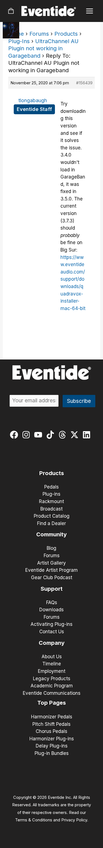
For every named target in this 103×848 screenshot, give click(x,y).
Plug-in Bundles (52, 753)
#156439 (84, 82)
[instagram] (27, 435)
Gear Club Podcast (51, 577)
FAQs (51, 602)
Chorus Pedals (51, 731)
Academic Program (51, 685)
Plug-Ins (19, 41)
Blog (51, 548)
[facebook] (15, 435)
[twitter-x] (75, 435)
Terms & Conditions (33, 820)
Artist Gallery (51, 563)
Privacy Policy (74, 820)
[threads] (63, 435)
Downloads (51, 609)
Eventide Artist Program (51, 570)
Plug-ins (51, 494)
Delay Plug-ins (52, 746)
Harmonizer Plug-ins (51, 738)
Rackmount (51, 501)
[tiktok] (51, 435)
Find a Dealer (51, 523)
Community (51, 534)
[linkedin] (87, 435)
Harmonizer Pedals (51, 716)
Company (52, 643)
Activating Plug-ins (51, 624)
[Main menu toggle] (90, 11)
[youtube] (39, 435)
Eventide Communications (51, 693)
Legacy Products (51, 678)
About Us (51, 656)
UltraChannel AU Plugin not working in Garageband (43, 48)
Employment (51, 671)
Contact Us (51, 631)
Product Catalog (51, 516)
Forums (39, 33)
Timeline (51, 663)
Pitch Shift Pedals (51, 724)
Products (66, 33)
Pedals (51, 487)
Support (52, 588)
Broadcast (51, 509)
